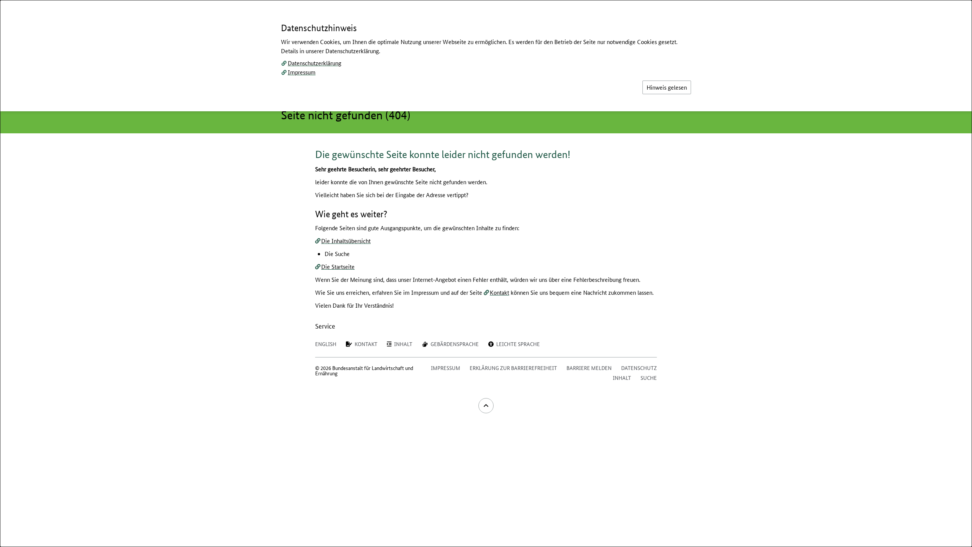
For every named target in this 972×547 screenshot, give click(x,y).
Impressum (302, 72)
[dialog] (486, 273)
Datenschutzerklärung (314, 63)
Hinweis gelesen (667, 87)
